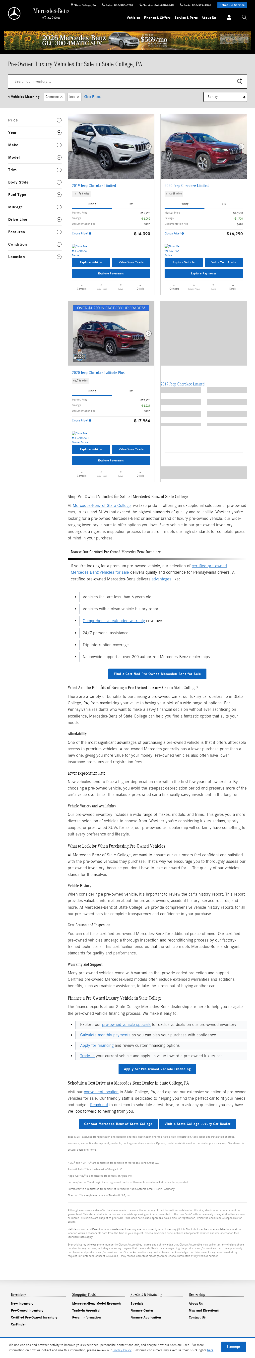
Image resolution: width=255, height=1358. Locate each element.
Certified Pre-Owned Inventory (34, 1317)
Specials (136, 1303)
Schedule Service (232, 5)
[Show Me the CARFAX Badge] (81, 250)
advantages (161, 579)
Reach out (99, 1104)
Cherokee (52, 97)
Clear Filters (92, 97)
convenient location (101, 1092)
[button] (111, 194)
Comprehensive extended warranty (114, 620)
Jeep (72, 97)
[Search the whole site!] (244, 17)
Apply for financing (97, 1045)
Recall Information (86, 1317)
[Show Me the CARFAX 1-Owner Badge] (81, 437)
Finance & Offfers (157, 18)
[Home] (14, 13)
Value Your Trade (131, 262)
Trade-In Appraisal (86, 1310)
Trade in (87, 1056)
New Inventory (22, 1303)
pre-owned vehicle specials (126, 1024)
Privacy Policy (122, 1350)
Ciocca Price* (80, 233)
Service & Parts (186, 18)
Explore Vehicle (91, 262)
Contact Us (197, 1317)
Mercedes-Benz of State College (102, 505)
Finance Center (141, 1310)
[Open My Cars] (228, 18)
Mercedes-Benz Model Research (96, 1303)
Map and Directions (204, 1310)
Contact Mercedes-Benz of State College (118, 1124)
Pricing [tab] (92, 204)
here (210, 1350)
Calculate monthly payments (105, 1035)
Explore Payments (111, 273)
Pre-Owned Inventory (27, 1310)
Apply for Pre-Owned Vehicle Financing (157, 1069)
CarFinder (18, 1324)
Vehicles (133, 18)
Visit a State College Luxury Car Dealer (198, 1124)
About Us (209, 18)
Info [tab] (131, 204)
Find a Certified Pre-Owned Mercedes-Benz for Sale (157, 674)
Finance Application (145, 1317)
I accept (234, 1347)
